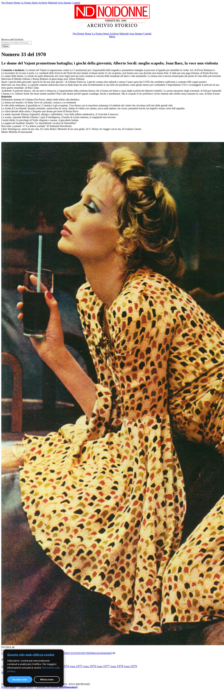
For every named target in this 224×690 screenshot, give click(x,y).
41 (95, 653)
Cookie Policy (26, 687)
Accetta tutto (19, 679)
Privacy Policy (8, 687)
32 (72, 653)
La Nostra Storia (29, 2)
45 (106, 653)
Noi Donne (7, 2)
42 (98, 653)
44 (103, 653)
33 (74, 653)
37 (85, 653)
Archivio (42, 2)
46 (108, 653)
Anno (75, 666)
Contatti (76, 2)
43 (100, 653)
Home (17, 2)
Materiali (52, 2)
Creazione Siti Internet (56, 687)
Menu (112, 36)
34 (77, 653)
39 (90, 653)
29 (64, 653)
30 (66, 653)
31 (69, 653)
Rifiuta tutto (47, 679)
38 (87, 653)
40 (93, 653)
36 (82, 653)
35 (79, 653)
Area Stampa (64, 2)
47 (111, 653)
